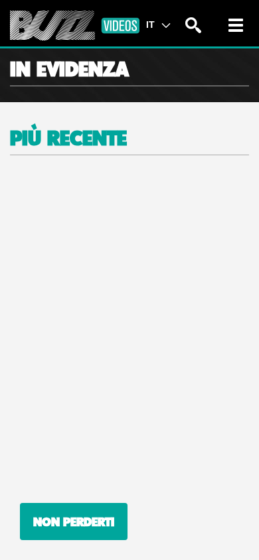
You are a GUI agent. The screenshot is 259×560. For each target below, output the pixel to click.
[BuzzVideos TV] (74, 25)
